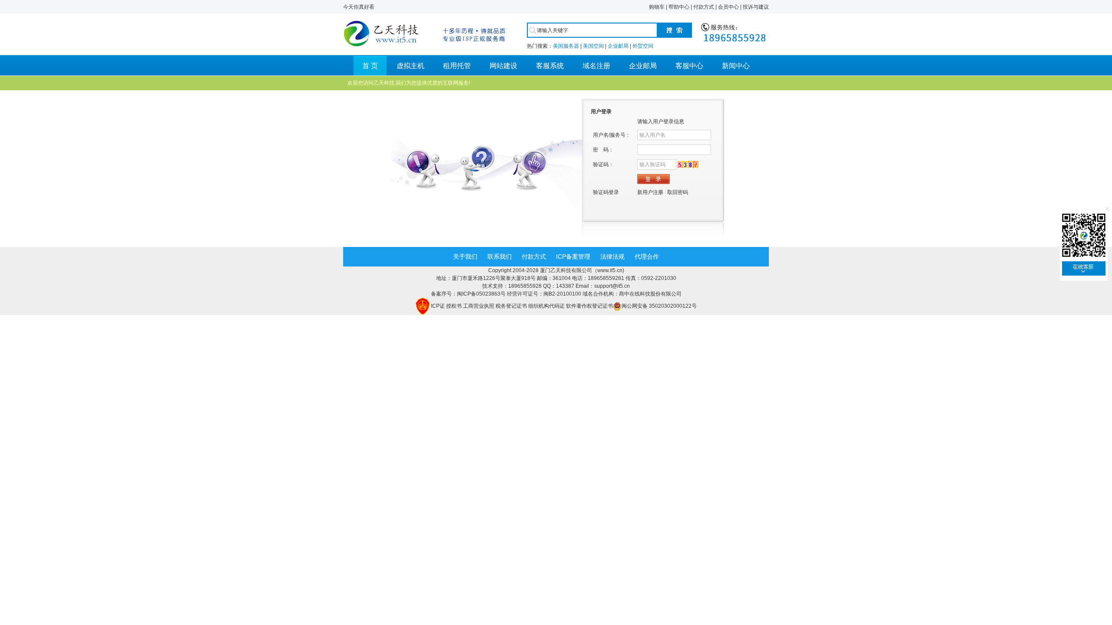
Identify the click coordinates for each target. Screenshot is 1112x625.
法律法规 (612, 256)
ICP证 (438, 306)
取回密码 (677, 192)
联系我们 (499, 256)
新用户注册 (650, 192)
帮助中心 (679, 7)
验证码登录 (606, 192)
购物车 (657, 7)
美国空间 (593, 46)
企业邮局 (618, 46)
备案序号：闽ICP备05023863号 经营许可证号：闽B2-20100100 (506, 294)
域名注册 (596, 65)
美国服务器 (566, 46)
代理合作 (647, 256)
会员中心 (728, 7)
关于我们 (465, 256)
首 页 (370, 65)
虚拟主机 (410, 65)
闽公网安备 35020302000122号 (659, 306)
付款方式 (703, 7)
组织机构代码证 (546, 306)
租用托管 (457, 65)
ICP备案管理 (573, 256)
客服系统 (550, 65)
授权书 (454, 306)
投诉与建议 (756, 7)
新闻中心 (736, 65)
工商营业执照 (478, 306)
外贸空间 (642, 46)
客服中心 (689, 65)
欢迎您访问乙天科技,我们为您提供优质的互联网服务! (409, 83)
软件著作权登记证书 (589, 306)
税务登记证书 (511, 306)
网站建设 (503, 65)
